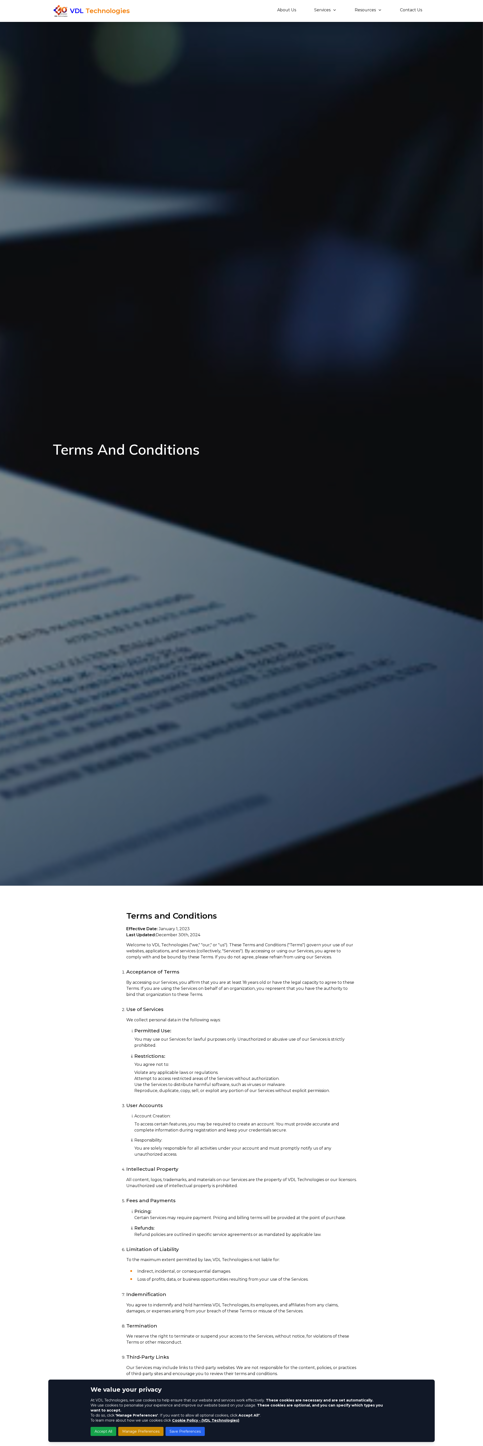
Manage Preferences (140, 1431)
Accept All (103, 1431)
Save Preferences (185, 1431)
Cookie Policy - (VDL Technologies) (205, 1420)
